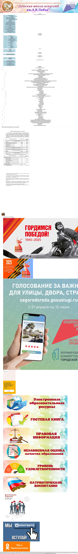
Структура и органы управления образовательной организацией (41, 73)
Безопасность (40, 52)
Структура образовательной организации (41, 74)
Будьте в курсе (40, 118)
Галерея (39, 105)
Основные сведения (10, 15)
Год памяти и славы (40, 114)
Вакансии (40, 124)
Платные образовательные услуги (10, 23)
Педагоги (12, 36)
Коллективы (39, 33)
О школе (41, 72)
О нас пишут (10, 57)
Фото (41, 108)
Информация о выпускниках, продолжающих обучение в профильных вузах (10, 32)
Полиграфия (10, 49)
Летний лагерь (40, 66)
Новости (39, 115)
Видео (10, 50)
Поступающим (40, 34)
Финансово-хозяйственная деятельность (40, 82)
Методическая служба (10, 28)
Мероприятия (40, 104)
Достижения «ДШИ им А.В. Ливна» (10, 54)
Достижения (11, 47)
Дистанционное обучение (40, 119)
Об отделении (11, 41)
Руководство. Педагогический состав (10, 22)
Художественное (41, 90)
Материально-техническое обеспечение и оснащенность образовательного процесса (10, 25)
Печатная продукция (11, 39)
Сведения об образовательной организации (40, 14)
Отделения (40, 89)
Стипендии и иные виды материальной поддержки (40, 81)
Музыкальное (10, 45)
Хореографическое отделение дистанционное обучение (40, 121)
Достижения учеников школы (40, 112)
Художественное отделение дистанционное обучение (40, 120)
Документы (10, 20)
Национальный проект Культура (40, 125)
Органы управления (11, 19)
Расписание (11, 46)
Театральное (40, 99)
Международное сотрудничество (40, 85)
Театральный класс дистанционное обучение (40, 122)
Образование (40, 77)
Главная (39, 69)
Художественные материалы (11, 38)
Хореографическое (10, 42)
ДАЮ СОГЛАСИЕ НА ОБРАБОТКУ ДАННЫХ (49, 553)
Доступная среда (10, 30)
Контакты (39, 55)
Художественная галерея (40, 109)
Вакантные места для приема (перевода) (40, 84)
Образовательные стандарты (40, 78)
